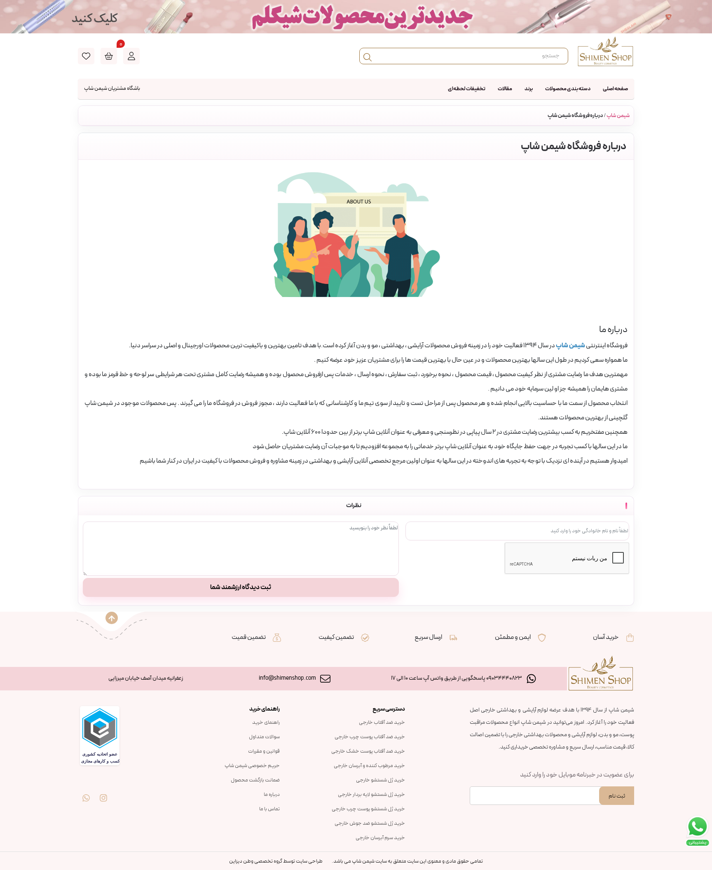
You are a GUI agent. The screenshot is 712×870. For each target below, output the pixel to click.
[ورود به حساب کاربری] (131, 56)
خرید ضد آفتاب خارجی (382, 722)
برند (529, 89)
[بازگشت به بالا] (111, 618)
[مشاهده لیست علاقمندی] (86, 56)
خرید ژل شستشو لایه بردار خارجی (371, 794)
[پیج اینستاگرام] (103, 792)
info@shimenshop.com (287, 678)
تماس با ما (269, 809)
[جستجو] (367, 56)
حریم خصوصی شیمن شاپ (252, 766)
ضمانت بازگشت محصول (255, 780)
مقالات (505, 89)
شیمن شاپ (618, 116)
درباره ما (272, 794)
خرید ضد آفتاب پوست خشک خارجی (368, 751)
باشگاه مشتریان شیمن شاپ (112, 88)
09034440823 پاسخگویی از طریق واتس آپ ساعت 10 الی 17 (456, 678)
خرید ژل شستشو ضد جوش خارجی (370, 823)
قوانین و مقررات (264, 751)
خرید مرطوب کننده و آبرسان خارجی (369, 766)
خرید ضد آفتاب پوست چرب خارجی (370, 737)
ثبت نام (617, 796)
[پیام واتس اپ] (86, 792)
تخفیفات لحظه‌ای (466, 89)
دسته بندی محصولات (567, 89)
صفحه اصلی (615, 89)
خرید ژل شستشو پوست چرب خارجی (368, 809)
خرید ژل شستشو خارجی (380, 780)
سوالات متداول (264, 737)
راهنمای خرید (266, 722)
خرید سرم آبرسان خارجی (380, 838)
